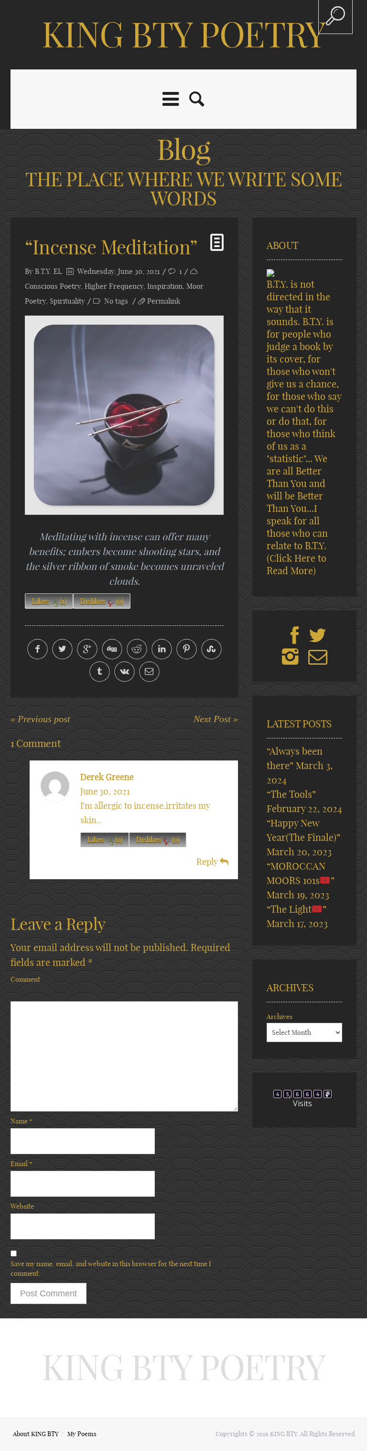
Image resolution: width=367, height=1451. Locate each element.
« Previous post (40, 719)
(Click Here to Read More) (296, 564)
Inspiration (165, 286)
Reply (208, 861)
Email (21, 1163)
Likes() (49, 601)
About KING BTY (36, 1434)
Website (22, 1206)
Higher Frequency (114, 286)
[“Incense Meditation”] (124, 415)
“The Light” (296, 909)
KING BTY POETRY (183, 34)
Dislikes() (101, 601)
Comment (25, 979)
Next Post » (216, 719)
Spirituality (67, 301)
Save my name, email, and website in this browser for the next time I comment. (111, 1268)
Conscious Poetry (53, 286)
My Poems (82, 1434)
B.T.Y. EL (48, 271)
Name (21, 1121)
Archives (279, 1016)
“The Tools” (291, 794)
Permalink (163, 301)
